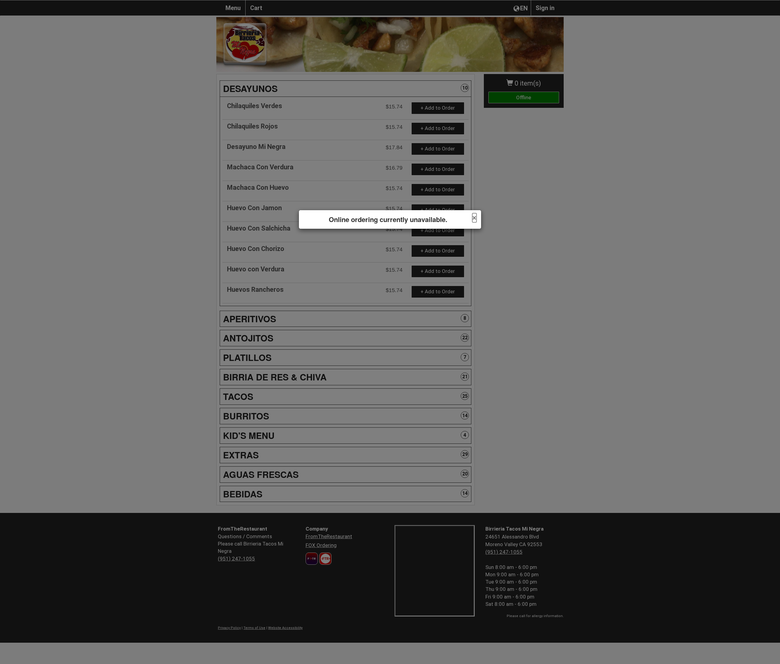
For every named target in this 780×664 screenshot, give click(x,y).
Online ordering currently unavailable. (388, 219)
